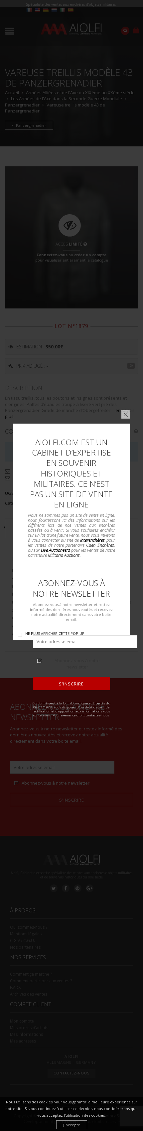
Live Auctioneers (55, 550)
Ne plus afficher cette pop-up (54, 633)
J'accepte (71, 1124)
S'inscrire (71, 684)
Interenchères (92, 540)
